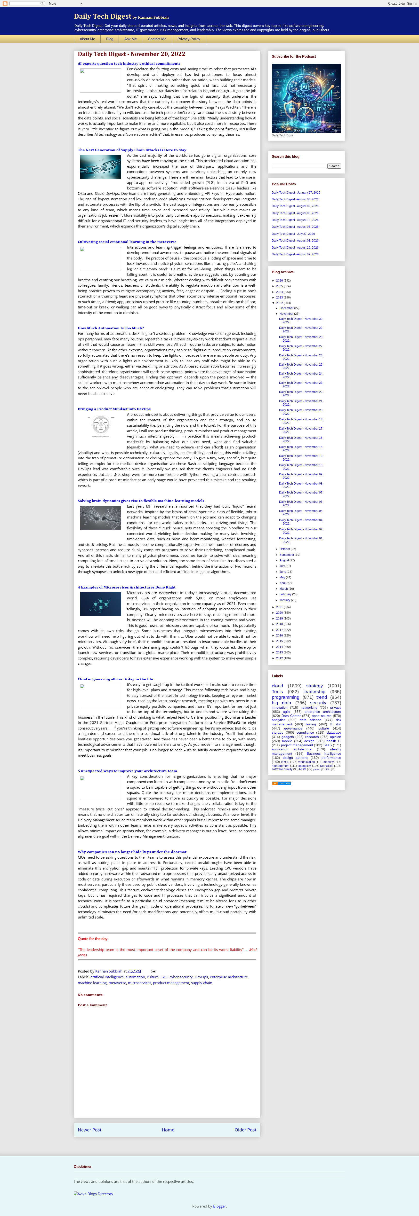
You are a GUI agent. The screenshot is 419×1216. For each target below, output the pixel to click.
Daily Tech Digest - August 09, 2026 (295, 206)
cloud (277, 685)
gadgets (288, 737)
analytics (278, 720)
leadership (314, 691)
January (285, 600)
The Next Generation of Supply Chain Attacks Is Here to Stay (132, 150)
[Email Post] (152, 971)
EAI (328, 769)
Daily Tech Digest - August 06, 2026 (295, 213)
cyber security (181, 976)
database (334, 732)
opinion (335, 737)
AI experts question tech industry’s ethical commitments (129, 64)
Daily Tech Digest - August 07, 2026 (295, 254)
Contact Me (157, 39)
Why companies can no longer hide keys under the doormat (132, 852)
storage (277, 732)
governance (293, 728)
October (285, 549)
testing (311, 724)
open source (321, 716)
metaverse (117, 982)
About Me (87, 39)
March (284, 588)
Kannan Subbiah (109, 971)
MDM (302, 769)
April (283, 583)
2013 (280, 652)
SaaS (327, 745)
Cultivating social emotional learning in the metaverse (127, 242)
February (286, 594)
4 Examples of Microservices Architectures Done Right (127, 587)
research (312, 737)
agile (286, 712)
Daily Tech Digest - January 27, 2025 (296, 192)
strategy (314, 685)
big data (281, 702)
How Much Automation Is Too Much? (111, 328)
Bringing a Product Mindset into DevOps (114, 409)
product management (171, 982)
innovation (280, 707)
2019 (280, 618)
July (283, 566)
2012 (280, 658)
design (309, 741)
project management (297, 745)
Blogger (219, 1206)
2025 (280, 286)
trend (321, 697)
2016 (280, 635)
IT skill (335, 724)
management (280, 766)
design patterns (295, 758)
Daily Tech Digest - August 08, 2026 (295, 199)
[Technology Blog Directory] (281, 784)
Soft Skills (326, 766)
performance (331, 758)
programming (285, 697)
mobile (287, 741)
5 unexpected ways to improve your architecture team (127, 771)
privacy (335, 707)
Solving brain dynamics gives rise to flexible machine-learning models (141, 501)
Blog (109, 39)
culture (153, 976)
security (318, 702)
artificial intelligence (107, 976)
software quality (282, 769)
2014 (280, 647)
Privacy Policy (188, 39)
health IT (334, 741)
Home (168, 1130)
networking (309, 707)
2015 (280, 641)
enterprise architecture (229, 976)
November (287, 313)
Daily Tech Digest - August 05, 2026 (295, 226)
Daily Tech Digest (121, 16)
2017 (280, 630)
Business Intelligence (324, 753)
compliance (305, 732)
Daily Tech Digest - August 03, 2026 (295, 240)
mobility (328, 762)
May (283, 577)
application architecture (292, 749)
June (283, 571)
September (287, 555)
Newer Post (89, 1130)
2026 (280, 280)
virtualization (306, 762)
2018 (280, 624)
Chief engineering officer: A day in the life (115, 679)
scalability (304, 766)
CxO (164, 976)
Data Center (291, 716)
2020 (280, 612)
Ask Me (130, 39)
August (285, 560)
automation (135, 976)
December (287, 308)
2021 (280, 607)
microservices (139, 982)
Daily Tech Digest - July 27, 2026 (293, 233)
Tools (277, 691)
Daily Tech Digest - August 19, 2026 (295, 247)
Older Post (245, 1130)
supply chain (201, 982)
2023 (280, 297)
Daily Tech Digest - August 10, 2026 (295, 220)
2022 (280, 303)
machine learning (92, 982)
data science (310, 720)
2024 (280, 292)
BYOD (285, 762)
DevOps (201, 976)
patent (316, 769)
